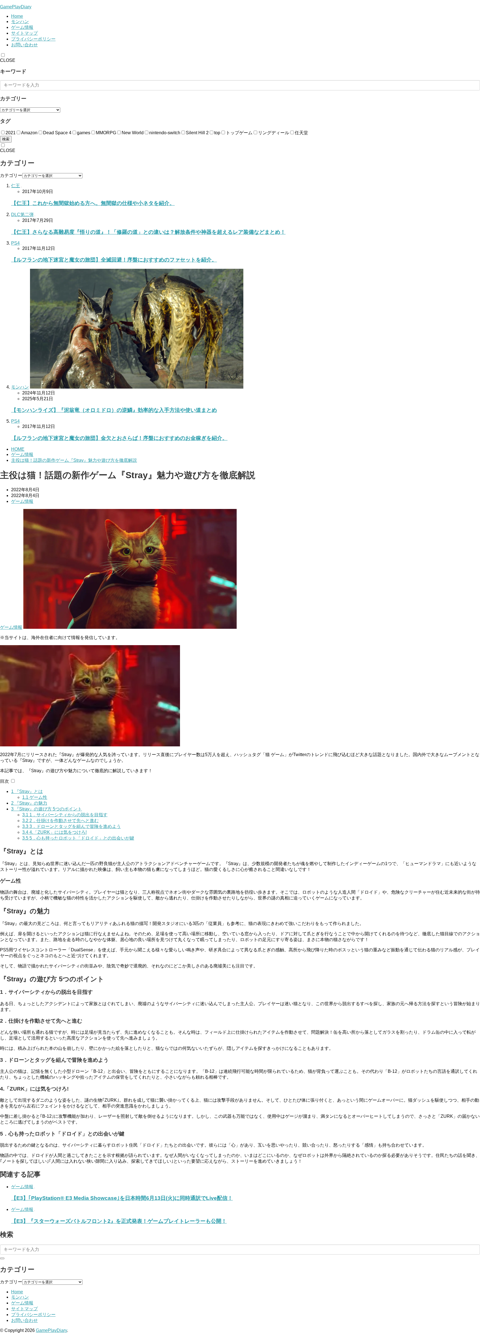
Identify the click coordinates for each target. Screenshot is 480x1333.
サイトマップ (24, 33)
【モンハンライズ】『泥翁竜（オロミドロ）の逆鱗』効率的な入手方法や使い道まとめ (114, 410)
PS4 (15, 243)
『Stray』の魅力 (29, 803)
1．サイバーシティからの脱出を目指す (65, 814)
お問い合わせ (24, 44)
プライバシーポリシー (33, 39)
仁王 (15, 185)
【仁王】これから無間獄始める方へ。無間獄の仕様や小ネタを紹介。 (93, 203)
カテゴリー (11, 175)
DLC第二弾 (22, 214)
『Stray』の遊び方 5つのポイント (46, 809)
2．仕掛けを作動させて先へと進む (60, 820)
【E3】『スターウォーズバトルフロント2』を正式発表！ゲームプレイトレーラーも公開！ (119, 1221)
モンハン (20, 21)
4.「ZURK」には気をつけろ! (54, 832)
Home (17, 16)
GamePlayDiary (15, 6)
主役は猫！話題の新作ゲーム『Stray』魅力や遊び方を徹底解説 (74, 460)
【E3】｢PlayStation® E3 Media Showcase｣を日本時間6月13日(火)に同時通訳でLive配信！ (122, 1198)
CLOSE (7, 60)
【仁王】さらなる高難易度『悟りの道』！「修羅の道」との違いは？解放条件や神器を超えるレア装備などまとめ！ (148, 232)
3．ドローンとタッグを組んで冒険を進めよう (71, 826)
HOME (17, 449)
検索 (5, 139)
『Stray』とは (27, 791)
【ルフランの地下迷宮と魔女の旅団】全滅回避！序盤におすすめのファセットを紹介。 (114, 260)
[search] (2, 1258)
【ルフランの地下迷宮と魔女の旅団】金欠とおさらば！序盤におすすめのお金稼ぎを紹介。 (119, 438)
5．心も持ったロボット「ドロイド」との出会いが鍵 (78, 838)
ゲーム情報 (22, 27)
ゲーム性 (34, 797)
